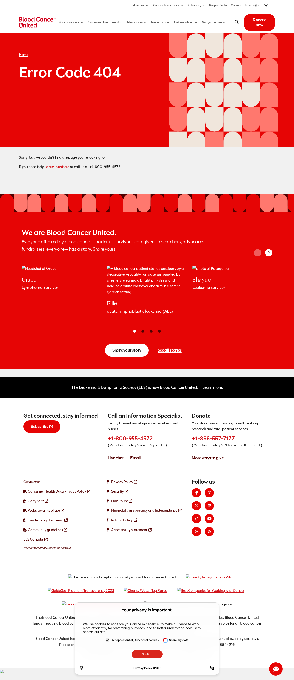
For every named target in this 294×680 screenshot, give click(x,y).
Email (135, 457)
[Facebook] (196, 492)
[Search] (237, 22)
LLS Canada (33, 539)
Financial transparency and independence (144, 510)
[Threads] (196, 531)
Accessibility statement (129, 529)
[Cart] (266, 6)
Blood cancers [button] (68, 22)
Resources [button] (135, 22)
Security (117, 491)
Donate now (259, 22)
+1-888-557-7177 (213, 438)
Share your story (126, 350)
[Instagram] (209, 492)
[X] (196, 505)
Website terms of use (44, 510)
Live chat (116, 457)
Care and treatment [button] (103, 22)
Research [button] (158, 22)
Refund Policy (122, 520)
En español (252, 5)
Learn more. (212, 387)
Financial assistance (166, 5)
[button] (268, 252)
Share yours (104, 249)
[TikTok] (196, 518)
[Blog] (209, 531)
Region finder (218, 5)
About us (138, 5)
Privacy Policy (122, 481)
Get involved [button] (184, 22)
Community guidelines (45, 529)
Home (23, 54)
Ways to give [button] (212, 22)
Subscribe (39, 426)
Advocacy (194, 5)
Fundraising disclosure (45, 520)
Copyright (36, 501)
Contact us (31, 481)
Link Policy (119, 501)
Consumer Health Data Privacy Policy (57, 491)
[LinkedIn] (209, 505)
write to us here (57, 166)
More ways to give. (208, 457)
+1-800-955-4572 (130, 438)
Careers (236, 5)
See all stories (170, 350)
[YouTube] (209, 518)
